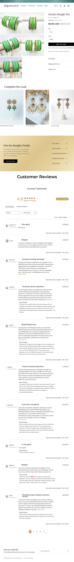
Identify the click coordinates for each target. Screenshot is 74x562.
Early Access (56, 163)
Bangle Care (52, 69)
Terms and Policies (28, 558)
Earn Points (55, 143)
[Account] (64, 6)
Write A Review (62, 199)
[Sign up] (68, 551)
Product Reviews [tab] (21, 207)
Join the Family (10, 161)
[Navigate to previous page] (27, 533)
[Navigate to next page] (46, 533)
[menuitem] (45, 6)
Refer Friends (56, 148)
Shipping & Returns (54, 64)
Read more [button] (22, 274)
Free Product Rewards (58, 153)
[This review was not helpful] (66, 233)
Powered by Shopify (17, 558)
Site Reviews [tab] (9, 207)
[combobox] (13, 212)
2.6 (50, 32)
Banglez (9, 558)
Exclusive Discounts (58, 158)
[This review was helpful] (63, 233)
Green (51, 39)
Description (51, 58)
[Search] (61, 6)
